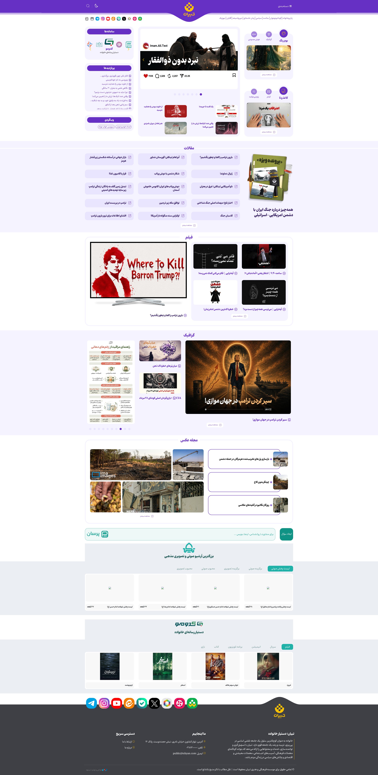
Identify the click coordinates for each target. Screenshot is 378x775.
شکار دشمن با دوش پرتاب (166, 174)
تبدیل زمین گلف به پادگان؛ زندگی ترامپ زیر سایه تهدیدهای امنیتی (107, 188)
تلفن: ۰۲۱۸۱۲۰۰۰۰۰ (194, 748)
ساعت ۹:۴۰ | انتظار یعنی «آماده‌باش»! (263, 273)
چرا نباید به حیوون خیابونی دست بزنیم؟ (111, 92)
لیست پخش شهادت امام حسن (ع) (120, 606)
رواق (109, 48)
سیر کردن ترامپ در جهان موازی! (270, 420)
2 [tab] (196, 94)
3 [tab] (192, 94)
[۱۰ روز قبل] (269, 57)
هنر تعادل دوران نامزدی (153, 123)
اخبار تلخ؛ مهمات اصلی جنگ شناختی (215, 203)
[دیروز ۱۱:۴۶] (280, 505)
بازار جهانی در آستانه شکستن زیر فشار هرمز (108, 159)
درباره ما (128, 748)
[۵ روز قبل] (264, 292)
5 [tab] (184, 94)
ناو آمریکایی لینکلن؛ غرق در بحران (216, 186)
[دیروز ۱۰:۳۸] (189, 59)
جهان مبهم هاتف (231, 685)
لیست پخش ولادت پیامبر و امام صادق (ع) (276, 606)
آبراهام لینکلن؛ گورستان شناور (164, 157)
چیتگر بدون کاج (261, 482)
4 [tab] (188, 94)
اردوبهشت (129, 685)
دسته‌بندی (283, 6)
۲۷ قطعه (90, 606)
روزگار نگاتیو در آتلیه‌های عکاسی (253, 505)
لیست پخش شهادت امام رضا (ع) (173, 606)
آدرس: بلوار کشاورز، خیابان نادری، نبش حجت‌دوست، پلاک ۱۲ (174, 742)
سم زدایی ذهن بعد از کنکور (116, 104)
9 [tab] (95, 429)
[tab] (284, 36)
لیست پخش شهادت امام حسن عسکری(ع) (222, 606)
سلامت (266, 18)
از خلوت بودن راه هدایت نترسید (153, 108)
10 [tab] (90, 429)
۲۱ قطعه (196, 606)
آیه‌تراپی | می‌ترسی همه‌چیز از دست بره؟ (262, 309)
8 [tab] (99, 429)
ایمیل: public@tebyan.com (188, 754)
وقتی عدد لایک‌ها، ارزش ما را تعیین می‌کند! (202, 125)
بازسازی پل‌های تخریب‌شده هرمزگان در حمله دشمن (244, 459)
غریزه (289, 685)
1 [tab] (201, 94)
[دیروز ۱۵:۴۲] (280, 459)
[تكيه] (89, 44)
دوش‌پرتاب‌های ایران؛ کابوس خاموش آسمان (161, 188)
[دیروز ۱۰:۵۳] (105, 496)
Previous (235, 60)
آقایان (229, 18)
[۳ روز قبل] (227, 111)
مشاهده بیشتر (267, 74)
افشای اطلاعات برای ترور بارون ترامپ (108, 216)
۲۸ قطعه (249, 606)
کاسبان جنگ (226, 216)
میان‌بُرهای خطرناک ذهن (165, 366)
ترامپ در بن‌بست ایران (115, 203)
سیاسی (259, 18)
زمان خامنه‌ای (249, 18)
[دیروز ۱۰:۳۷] (176, 128)
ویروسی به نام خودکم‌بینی (117, 79)
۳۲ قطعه (143, 606)
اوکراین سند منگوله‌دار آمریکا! (165, 216)
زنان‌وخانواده (288, 18)
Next (143, 60)
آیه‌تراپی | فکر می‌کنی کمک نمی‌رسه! (215, 273)
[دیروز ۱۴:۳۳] (280, 482)
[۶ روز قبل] (238, 377)
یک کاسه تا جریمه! (206, 106)
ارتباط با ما (127, 742)
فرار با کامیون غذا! (117, 174)
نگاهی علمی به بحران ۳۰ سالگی (115, 88)
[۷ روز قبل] (160, 350)
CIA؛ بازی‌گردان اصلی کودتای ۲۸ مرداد (160, 398)
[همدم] (129, 44)
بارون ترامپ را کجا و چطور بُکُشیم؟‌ (216, 157)
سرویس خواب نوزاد (106, 126)
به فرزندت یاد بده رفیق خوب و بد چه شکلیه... (109, 100)
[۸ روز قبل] (160, 383)
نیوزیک (222, 18)
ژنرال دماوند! (226, 174)
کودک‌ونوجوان (275, 18)
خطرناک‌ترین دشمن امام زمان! (218, 309)
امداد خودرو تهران (123, 126)
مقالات (189, 148)
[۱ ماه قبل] (269, 115)
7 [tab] (175, 94)
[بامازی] (99, 44)
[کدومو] (119, 44)
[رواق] (109, 41)
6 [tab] (179, 94)
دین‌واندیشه (237, 18)
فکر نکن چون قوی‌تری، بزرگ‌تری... (114, 75)
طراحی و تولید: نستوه (94, 770)
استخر (183, 685)
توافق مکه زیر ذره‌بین (169, 203)
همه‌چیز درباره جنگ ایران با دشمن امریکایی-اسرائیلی (273, 212)
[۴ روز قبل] (264, 256)
